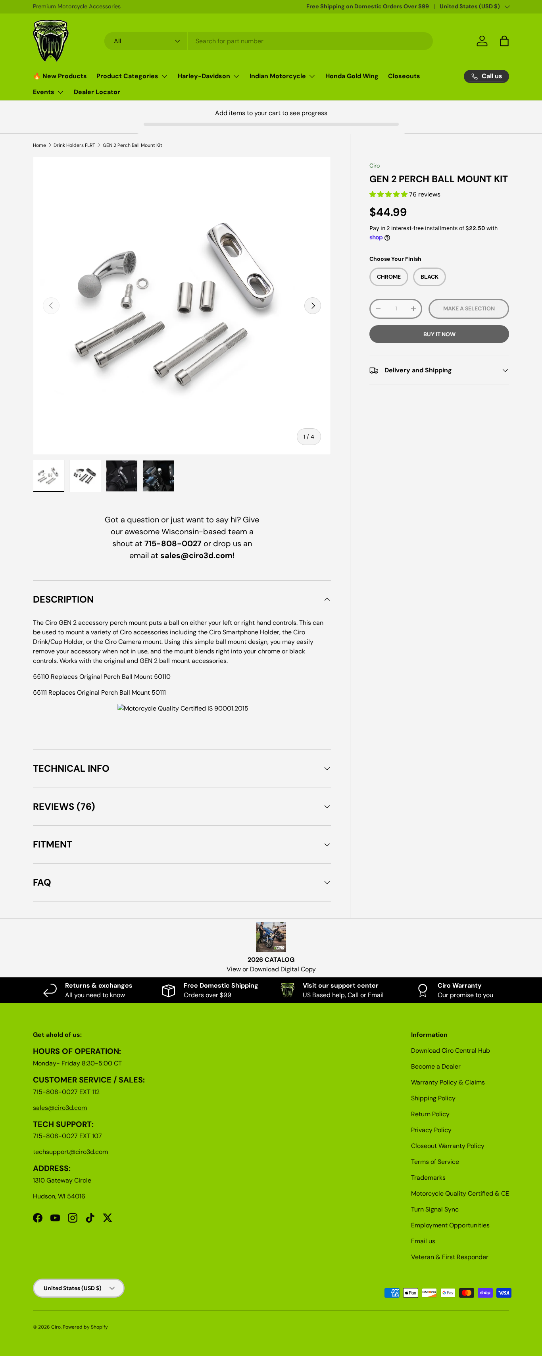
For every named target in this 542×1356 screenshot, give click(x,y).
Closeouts (404, 76)
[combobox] (268, 41)
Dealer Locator (97, 92)
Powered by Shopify (85, 1327)
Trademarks (428, 1177)
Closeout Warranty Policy (447, 1146)
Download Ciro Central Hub (450, 1050)
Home (39, 145)
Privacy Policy (431, 1130)
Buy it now (439, 334)
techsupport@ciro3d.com (70, 1152)
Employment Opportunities (450, 1225)
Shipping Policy (433, 1098)
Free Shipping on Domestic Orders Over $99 (367, 6)
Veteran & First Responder (449, 1257)
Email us (423, 1241)
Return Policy (430, 1114)
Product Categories (127, 76)
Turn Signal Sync (435, 1209)
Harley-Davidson (204, 76)
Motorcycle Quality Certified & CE (460, 1193)
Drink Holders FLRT (74, 145)
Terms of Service (435, 1162)
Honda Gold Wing (352, 76)
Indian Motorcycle (278, 76)
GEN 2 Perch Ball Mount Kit (132, 145)
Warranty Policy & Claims (448, 1082)
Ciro (374, 165)
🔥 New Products (60, 76)
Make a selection (469, 308)
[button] (389, 194)
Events (43, 92)
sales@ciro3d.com (60, 1108)
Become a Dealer (436, 1066)
